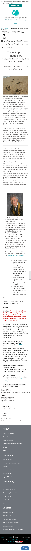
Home (2, 28)
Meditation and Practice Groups (11, 463)
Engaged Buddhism (8, 477)
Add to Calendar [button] (4, 36)
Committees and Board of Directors (12, 444)
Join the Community (8, 526)
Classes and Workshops (9, 470)
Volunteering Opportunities (10, 493)
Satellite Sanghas (8, 440)
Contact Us (9, 537)
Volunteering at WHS (9, 489)
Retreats (5, 466)
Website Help (7, 516)
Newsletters (6, 437)
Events (6, 28)
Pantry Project (7, 496)
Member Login (15, 5)
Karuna (4, 503)
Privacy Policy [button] (24, 539)
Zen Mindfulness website (16, 255)
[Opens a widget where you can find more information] (25, 548)
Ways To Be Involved (9, 433)
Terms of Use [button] (14, 539)
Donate (5, 486)
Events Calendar (7, 460)
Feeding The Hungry (8, 500)
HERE (19, 345)
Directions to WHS (8, 512)
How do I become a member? (11, 523)
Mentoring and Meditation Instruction (13, 529)
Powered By (11, 541)
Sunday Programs (7, 473)
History (5, 447)
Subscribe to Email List (9, 519)
